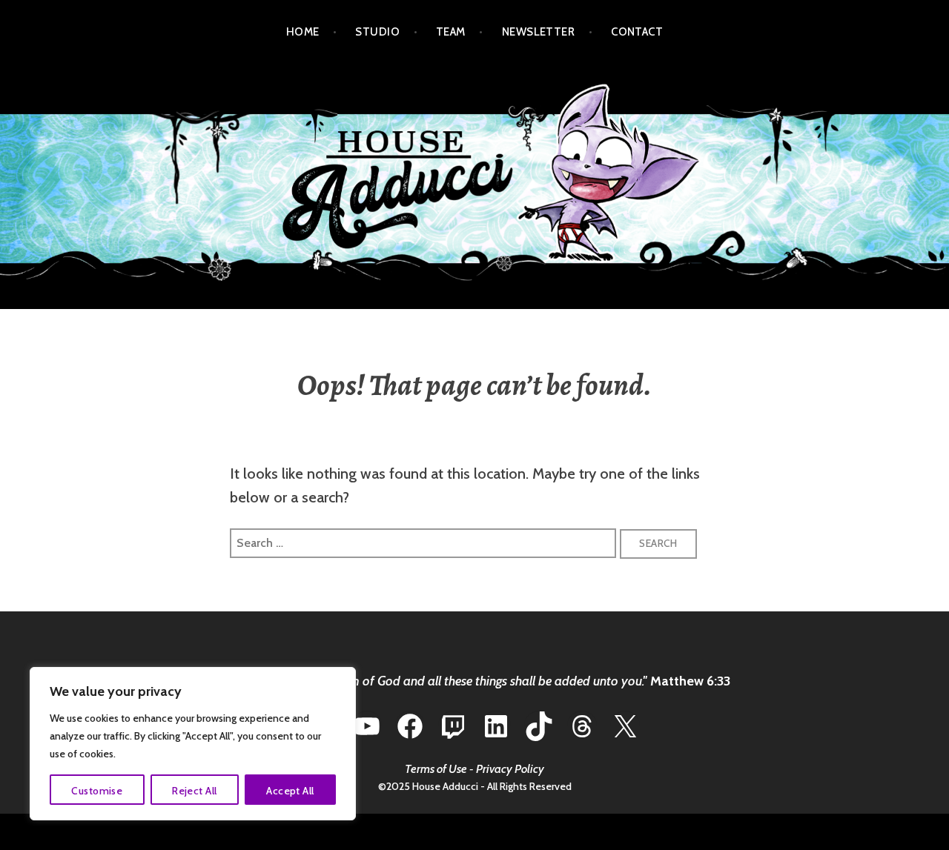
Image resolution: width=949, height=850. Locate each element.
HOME (303, 32)
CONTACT (637, 32)
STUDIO (377, 32)
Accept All (290, 790)
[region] (193, 743)
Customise (96, 790)
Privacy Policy (510, 769)
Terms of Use (436, 769)
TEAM (451, 32)
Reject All (194, 790)
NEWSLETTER (538, 32)
